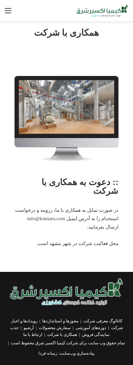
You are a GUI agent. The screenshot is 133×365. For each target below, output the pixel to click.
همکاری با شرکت (62, 334)
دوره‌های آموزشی (91, 327)
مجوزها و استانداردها (60, 320)
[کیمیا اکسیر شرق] (102, 11)
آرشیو (29, 327)
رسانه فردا (47, 353)
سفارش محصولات (55, 327)
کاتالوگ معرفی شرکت (102, 320)
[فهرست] (8, 13)
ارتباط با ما (32, 334)
